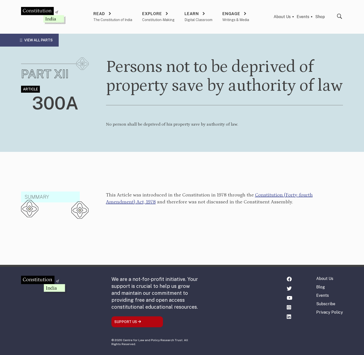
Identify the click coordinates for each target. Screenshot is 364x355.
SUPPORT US (126, 322)
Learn (191, 13)
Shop (320, 16)
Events (303, 16)
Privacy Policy (329, 312)
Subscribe (325, 303)
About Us (282, 16)
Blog (320, 287)
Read (99, 13)
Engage (231, 13)
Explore (152, 13)
